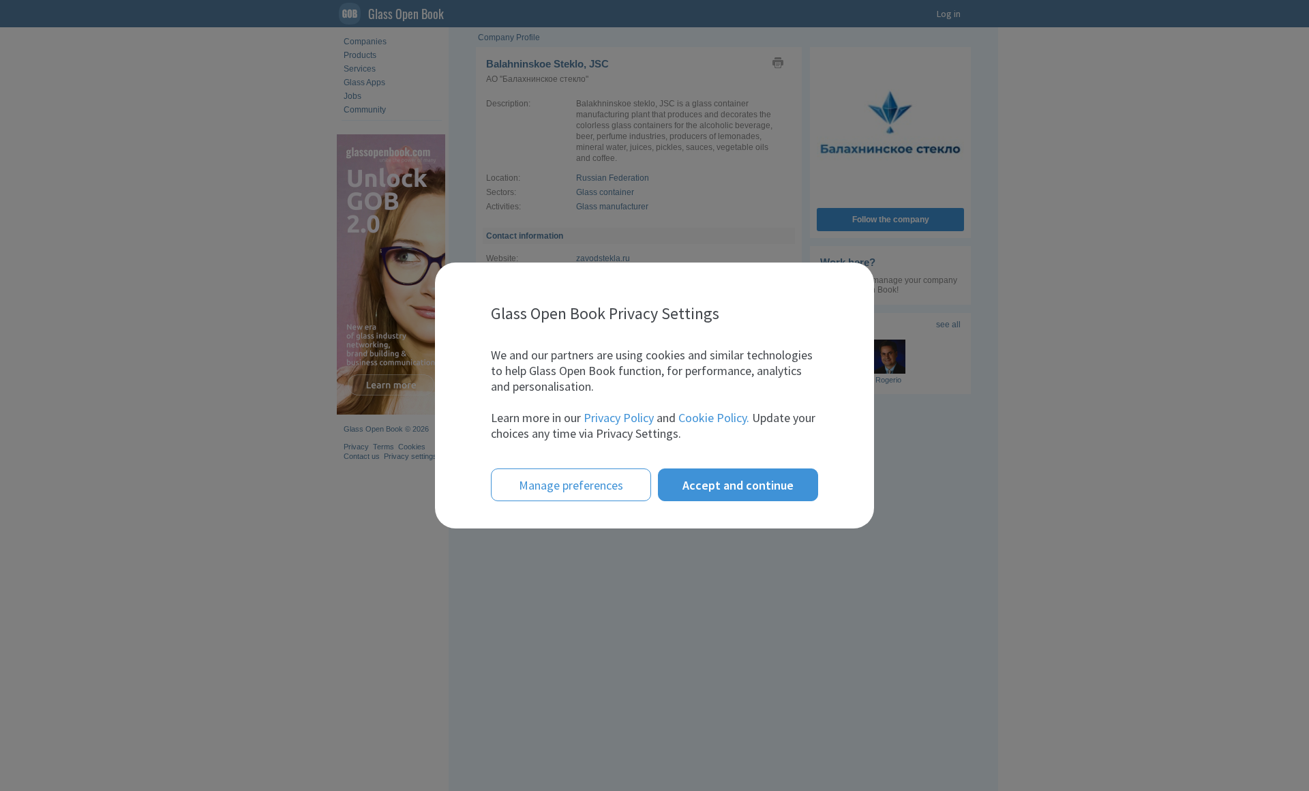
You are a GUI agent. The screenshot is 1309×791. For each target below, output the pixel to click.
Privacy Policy (619, 418)
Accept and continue (738, 485)
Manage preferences (571, 485)
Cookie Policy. (713, 418)
